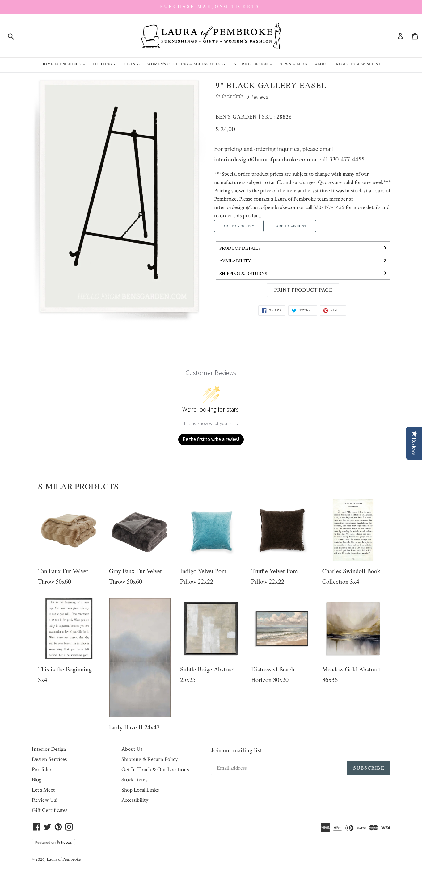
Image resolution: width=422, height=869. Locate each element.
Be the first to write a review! (211, 439)
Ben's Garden (236, 116)
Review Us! (44, 800)
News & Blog (293, 64)
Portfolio (41, 769)
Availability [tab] (235, 260)
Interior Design (253, 63)
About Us (131, 749)
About (322, 64)
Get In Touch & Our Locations (155, 769)
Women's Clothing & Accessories (187, 63)
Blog (36, 779)
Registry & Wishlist (358, 64)
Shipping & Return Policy (149, 759)
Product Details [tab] (240, 248)
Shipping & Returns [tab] (243, 273)
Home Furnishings (64, 63)
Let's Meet (43, 789)
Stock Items (134, 779)
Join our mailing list (236, 750)
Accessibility (134, 800)
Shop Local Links (140, 789)
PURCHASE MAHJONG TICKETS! (211, 6)
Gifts (133, 63)
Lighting (106, 63)
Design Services (49, 759)
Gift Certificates (49, 810)
